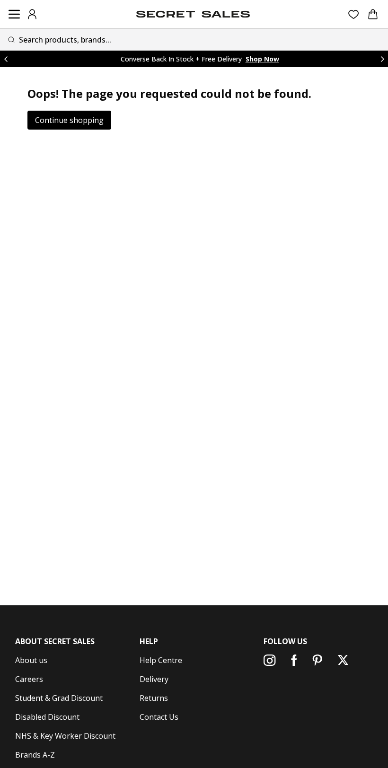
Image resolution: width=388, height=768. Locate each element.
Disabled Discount (47, 717)
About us (31, 660)
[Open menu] (14, 14)
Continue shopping (69, 120)
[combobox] (194, 39)
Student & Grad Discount (59, 698)
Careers (29, 679)
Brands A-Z (35, 755)
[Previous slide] (5, 59)
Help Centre (161, 660)
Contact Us (159, 717)
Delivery (154, 679)
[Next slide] (382, 59)
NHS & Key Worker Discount (65, 736)
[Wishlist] (353, 14)
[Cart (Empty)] (372, 14)
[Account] (32, 14)
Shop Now (262, 58)
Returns (154, 698)
